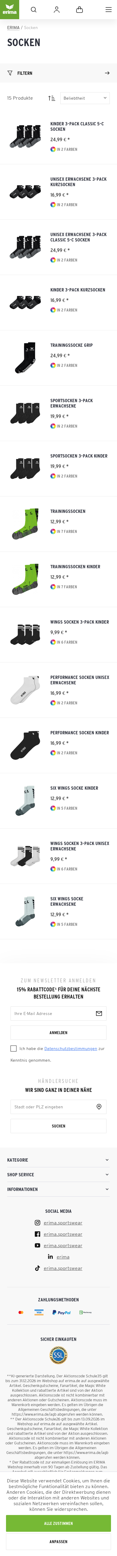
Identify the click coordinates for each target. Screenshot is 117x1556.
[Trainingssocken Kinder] (25, 579)
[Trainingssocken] (25, 524)
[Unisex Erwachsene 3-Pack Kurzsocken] (25, 191)
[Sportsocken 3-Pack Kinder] (25, 468)
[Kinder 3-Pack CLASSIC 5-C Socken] (25, 136)
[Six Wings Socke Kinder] (25, 800)
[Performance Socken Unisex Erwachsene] (25, 690)
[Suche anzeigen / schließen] (33, 9)
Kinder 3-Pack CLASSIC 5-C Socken (77, 126)
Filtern (24, 73)
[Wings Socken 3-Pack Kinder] (25, 634)
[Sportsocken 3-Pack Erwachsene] (25, 413)
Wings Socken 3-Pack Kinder (79, 621)
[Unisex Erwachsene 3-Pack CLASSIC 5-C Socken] (25, 247)
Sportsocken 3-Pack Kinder (78, 455)
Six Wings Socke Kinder (74, 788)
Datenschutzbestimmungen (70, 1048)
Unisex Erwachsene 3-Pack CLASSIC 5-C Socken (78, 237)
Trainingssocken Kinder (75, 566)
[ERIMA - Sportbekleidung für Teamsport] (9, 14)
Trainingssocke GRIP (71, 345)
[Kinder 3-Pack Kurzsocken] (25, 302)
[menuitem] (108, 10)
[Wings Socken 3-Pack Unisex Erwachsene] (25, 856)
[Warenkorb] (79, 9)
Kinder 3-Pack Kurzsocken (77, 289)
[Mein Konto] (56, 9)
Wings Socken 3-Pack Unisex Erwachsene (79, 846)
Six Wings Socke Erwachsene (66, 901)
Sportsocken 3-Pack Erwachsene (71, 403)
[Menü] (108, 10)
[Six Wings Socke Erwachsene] (25, 911)
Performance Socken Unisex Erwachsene (79, 679)
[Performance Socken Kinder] (25, 745)
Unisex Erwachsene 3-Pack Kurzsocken (78, 181)
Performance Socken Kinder (79, 732)
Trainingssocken (68, 511)
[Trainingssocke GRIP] (25, 357)
